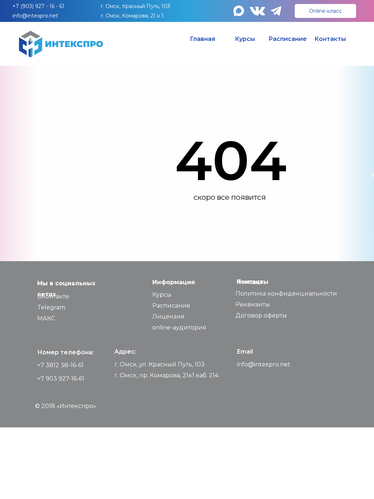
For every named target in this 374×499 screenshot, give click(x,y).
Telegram (51, 307)
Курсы (162, 294)
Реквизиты (253, 304)
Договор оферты (261, 315)
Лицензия (168, 316)
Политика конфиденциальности (286, 293)
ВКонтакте (53, 296)
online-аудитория (179, 327)
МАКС (46, 318)
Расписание (171, 305)
